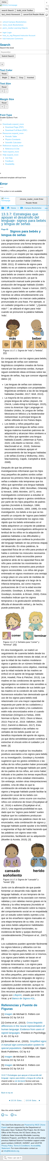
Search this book (7, 48)
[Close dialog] (1, 187)
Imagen (9, 1014)
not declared (20, 1081)
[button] (9, 161)
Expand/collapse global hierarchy (4, 208)
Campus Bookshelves (33, 208)
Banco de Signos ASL (23, 998)
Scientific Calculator (13, 142)
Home (13, 208)
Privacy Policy (7, 1146)
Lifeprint (17, 995)
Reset (4, 74)
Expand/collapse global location (46, 207)
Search (5, 1158)
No (15, 1115)
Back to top (6, 1093)
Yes (6, 1115)
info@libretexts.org (11, 1151)
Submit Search (8, 56)
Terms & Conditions (22, 1146)
